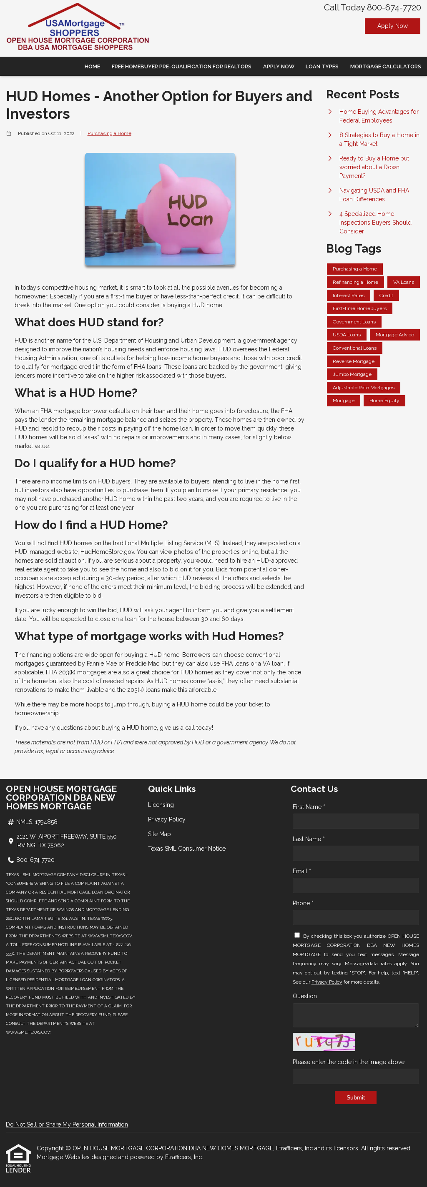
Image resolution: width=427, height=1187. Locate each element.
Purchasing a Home (109, 133)
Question (305, 996)
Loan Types (322, 66)
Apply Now (392, 26)
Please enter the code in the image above (348, 1062)
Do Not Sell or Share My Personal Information (67, 1124)
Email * (302, 871)
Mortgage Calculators (385, 66)
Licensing (161, 804)
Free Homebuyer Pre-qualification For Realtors (181, 66)
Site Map (159, 834)
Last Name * (309, 839)
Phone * (303, 903)
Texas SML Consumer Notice (187, 848)
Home (92, 66)
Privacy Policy (167, 819)
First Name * (309, 807)
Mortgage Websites (64, 1157)
